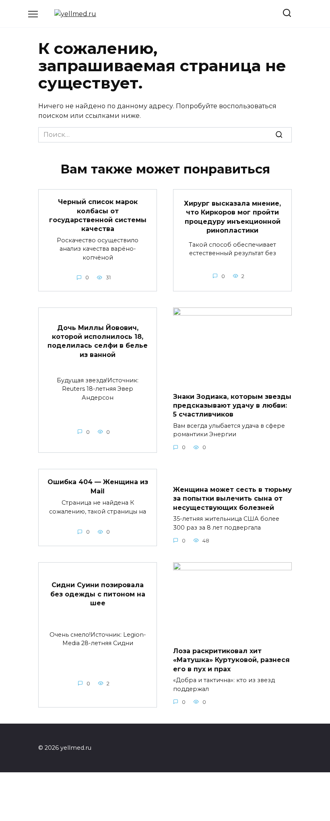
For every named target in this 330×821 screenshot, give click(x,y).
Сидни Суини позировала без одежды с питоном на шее (97, 594)
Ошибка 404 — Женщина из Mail (97, 486)
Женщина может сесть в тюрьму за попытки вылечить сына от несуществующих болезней (232, 498)
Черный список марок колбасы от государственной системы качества (97, 215)
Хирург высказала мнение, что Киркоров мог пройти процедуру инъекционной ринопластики (232, 216)
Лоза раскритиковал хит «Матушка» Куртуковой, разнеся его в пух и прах (231, 660)
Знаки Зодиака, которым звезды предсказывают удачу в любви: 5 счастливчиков (232, 405)
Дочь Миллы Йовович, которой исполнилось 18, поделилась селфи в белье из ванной (97, 341)
